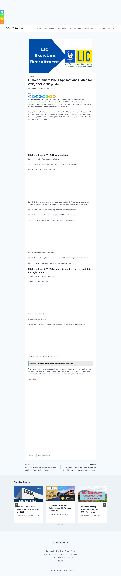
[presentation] (28, 494)
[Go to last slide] (16, 505)
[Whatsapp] (47, 96)
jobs (39, 455)
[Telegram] (43, 96)
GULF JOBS (95, 28)
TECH (45, 28)
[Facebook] (29, 96)
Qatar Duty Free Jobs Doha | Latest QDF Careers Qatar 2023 (60, 508)
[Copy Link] (50, 96)
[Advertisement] (60, 12)
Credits (71, 570)
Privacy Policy (70, 551)
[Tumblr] (67, 542)
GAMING (73, 28)
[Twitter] (33, 96)
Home (39, 28)
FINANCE (52, 28)
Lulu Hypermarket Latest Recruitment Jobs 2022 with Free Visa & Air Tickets (40, 467)
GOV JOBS (31, 76)
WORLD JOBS (106, 28)
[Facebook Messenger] (40, 96)
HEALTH (61, 561)
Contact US (50, 551)
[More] (54, 96)
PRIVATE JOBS (83, 28)
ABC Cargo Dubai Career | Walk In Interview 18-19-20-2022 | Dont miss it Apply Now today (79, 467)
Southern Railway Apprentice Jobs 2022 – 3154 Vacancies (91, 509)
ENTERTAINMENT (59, 558)
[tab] (58, 524)
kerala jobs (46, 455)
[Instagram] (60, 542)
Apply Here (32, 379)
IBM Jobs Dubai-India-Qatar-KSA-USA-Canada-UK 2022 (28, 509)
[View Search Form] (114, 28)
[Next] (104, 505)
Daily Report (33, 88)
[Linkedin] (36, 96)
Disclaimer (59, 551)
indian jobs (32, 455)
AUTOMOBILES (63, 28)
